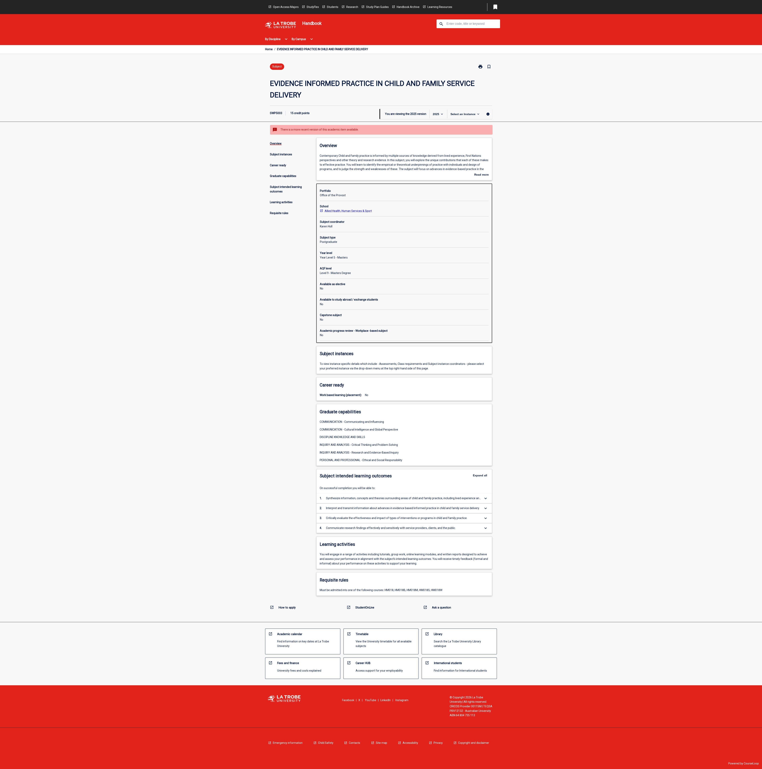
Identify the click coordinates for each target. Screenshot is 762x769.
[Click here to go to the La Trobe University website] (280, 25)
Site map (381, 742)
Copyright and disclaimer (473, 742)
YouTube (370, 700)
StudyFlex (313, 7)
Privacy (438, 742)
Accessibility (410, 742)
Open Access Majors (286, 7)
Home (269, 49)
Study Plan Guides (377, 7)
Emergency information (288, 742)
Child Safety (325, 742)
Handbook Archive (408, 7)
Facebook (348, 700)
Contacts (354, 742)
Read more (481, 175)
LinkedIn (385, 700)
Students (332, 7)
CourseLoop (751, 763)
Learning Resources (439, 7)
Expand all (480, 475)
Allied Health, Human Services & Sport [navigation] (348, 210)
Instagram (401, 700)
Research (352, 7)
